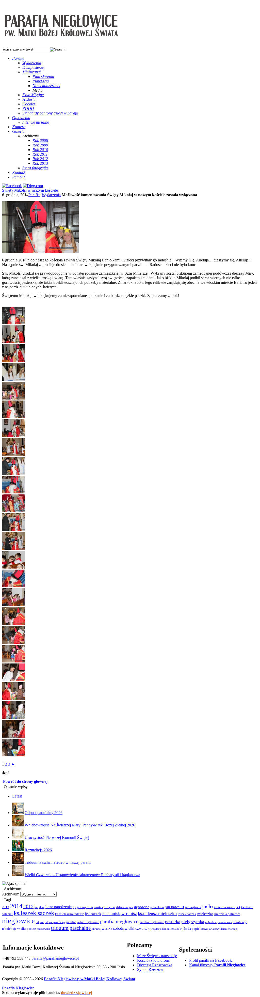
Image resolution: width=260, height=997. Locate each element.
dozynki (109, 907)
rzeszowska (43, 928)
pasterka (172, 921)
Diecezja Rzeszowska (154, 965)
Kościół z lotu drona (153, 960)
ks (238, 907)
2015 (28, 906)
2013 (5, 907)
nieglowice (18, 921)
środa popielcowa (196, 928)
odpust (40, 922)
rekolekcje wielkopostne (19, 928)
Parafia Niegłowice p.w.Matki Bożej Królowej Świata (89, 979)
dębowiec (141, 907)
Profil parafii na (210, 960)
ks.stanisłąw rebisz (119, 913)
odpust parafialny (55, 922)
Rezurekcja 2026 (38, 850)
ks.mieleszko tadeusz (69, 914)
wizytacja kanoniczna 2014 (167, 928)
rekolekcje (240, 922)
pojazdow (211, 922)
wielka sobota (113, 928)
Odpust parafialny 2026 (43, 812)
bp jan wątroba (83, 907)
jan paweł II (174, 907)
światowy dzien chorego (223, 928)
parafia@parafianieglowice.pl (55, 958)
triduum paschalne (71, 928)
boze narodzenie (58, 907)
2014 (16, 906)
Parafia (34, 195)
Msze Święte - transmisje (157, 956)
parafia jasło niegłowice (82, 922)
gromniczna (157, 907)
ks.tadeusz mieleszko (157, 913)
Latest (17, 796)
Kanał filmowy (217, 965)
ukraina (96, 928)
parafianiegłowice (151, 922)
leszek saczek (187, 914)
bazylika (39, 907)
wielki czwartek (137, 928)
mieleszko (205, 914)
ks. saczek (93, 914)
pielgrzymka (192, 921)
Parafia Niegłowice (18, 988)
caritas (98, 907)
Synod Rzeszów (150, 969)
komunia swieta (224, 907)
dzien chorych (124, 907)
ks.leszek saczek (34, 913)
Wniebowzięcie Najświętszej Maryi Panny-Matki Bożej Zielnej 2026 (80, 825)
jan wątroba (193, 907)
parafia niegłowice (119, 921)
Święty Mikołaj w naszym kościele (30, 190)
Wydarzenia (51, 195)
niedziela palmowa (227, 914)
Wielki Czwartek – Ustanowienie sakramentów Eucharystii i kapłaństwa (82, 875)
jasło (207, 906)
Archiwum (10, 894)
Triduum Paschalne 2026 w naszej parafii (58, 862)
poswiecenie (225, 922)
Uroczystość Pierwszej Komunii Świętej (57, 837)
